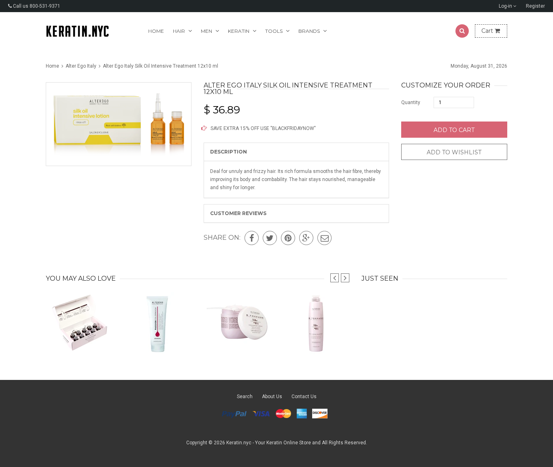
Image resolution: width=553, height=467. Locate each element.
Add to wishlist (454, 152)
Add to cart (454, 130)
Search (245, 396)
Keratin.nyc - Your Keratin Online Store (268, 443)
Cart (488, 30)
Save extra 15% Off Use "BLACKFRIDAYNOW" (262, 128)
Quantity (410, 102)
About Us (272, 396)
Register (535, 6)
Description (228, 152)
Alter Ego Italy (81, 66)
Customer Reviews (238, 213)
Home (156, 31)
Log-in (506, 6)
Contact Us (304, 396)
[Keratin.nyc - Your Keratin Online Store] (77, 31)
